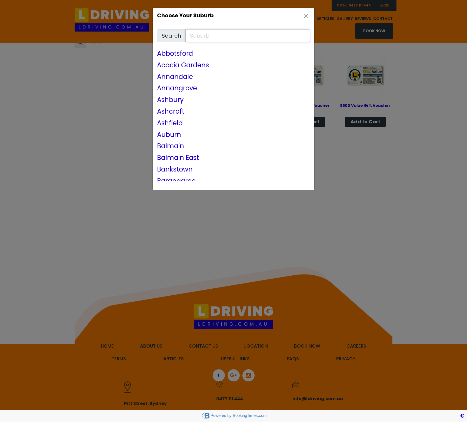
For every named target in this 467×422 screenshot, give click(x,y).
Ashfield (170, 123)
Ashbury (170, 100)
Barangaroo (176, 181)
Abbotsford (175, 54)
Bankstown (175, 169)
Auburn (169, 135)
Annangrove (177, 88)
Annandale (175, 77)
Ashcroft (170, 112)
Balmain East (178, 158)
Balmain (170, 146)
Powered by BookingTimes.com (239, 415)
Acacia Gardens (183, 65)
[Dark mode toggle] (462, 416)
